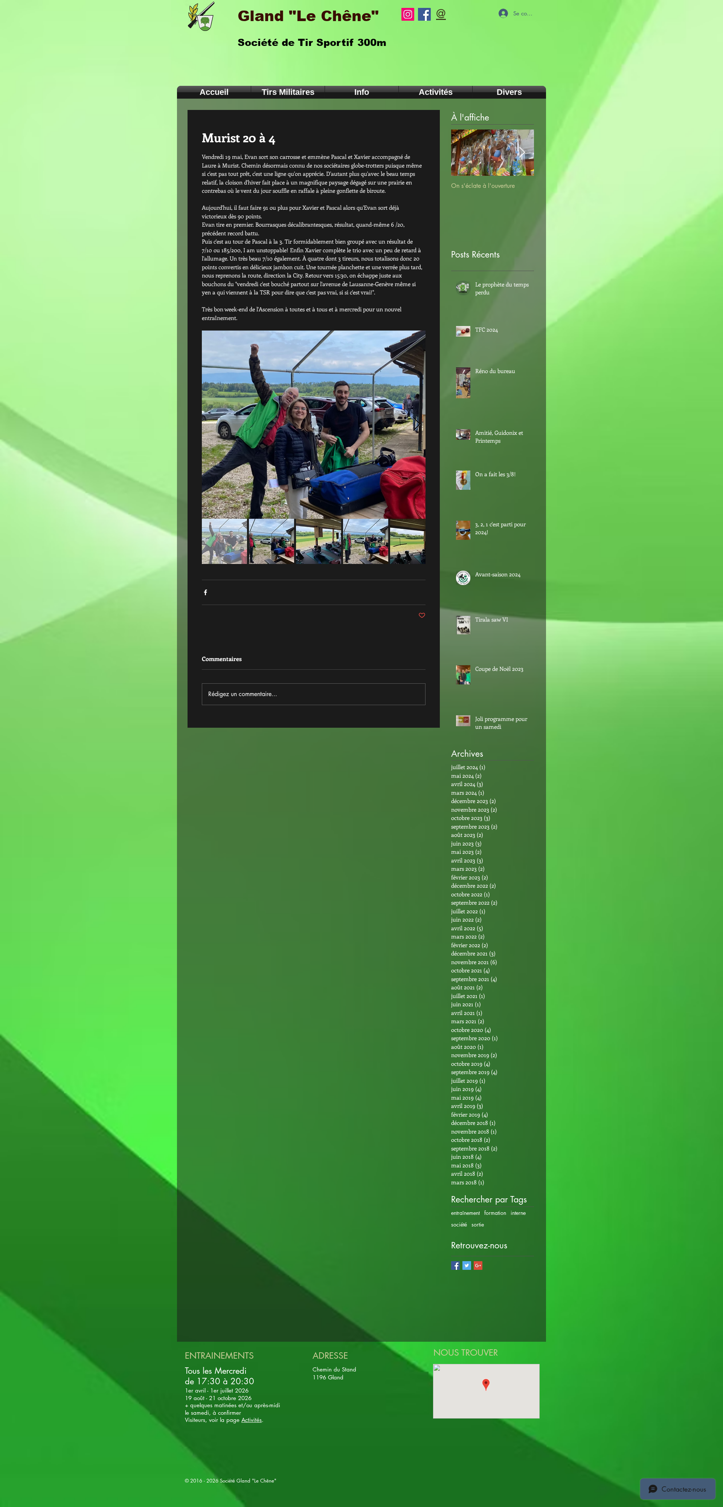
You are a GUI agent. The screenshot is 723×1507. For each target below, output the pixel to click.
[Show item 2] (271, 541)
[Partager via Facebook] (205, 592)
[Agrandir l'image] (314, 425)
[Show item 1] (224, 541)
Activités (251, 1419)
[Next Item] (522, 152)
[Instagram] (407, 14)
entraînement (465, 1212)
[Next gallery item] (416, 424)
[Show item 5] (412, 541)
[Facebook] (424, 14)
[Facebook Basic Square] (455, 1265)
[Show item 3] (318, 541)
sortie (477, 1224)
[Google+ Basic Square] (478, 1265)
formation (495, 1212)
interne (518, 1212)
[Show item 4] (365, 541)
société (459, 1224)
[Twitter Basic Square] (466, 1265)
